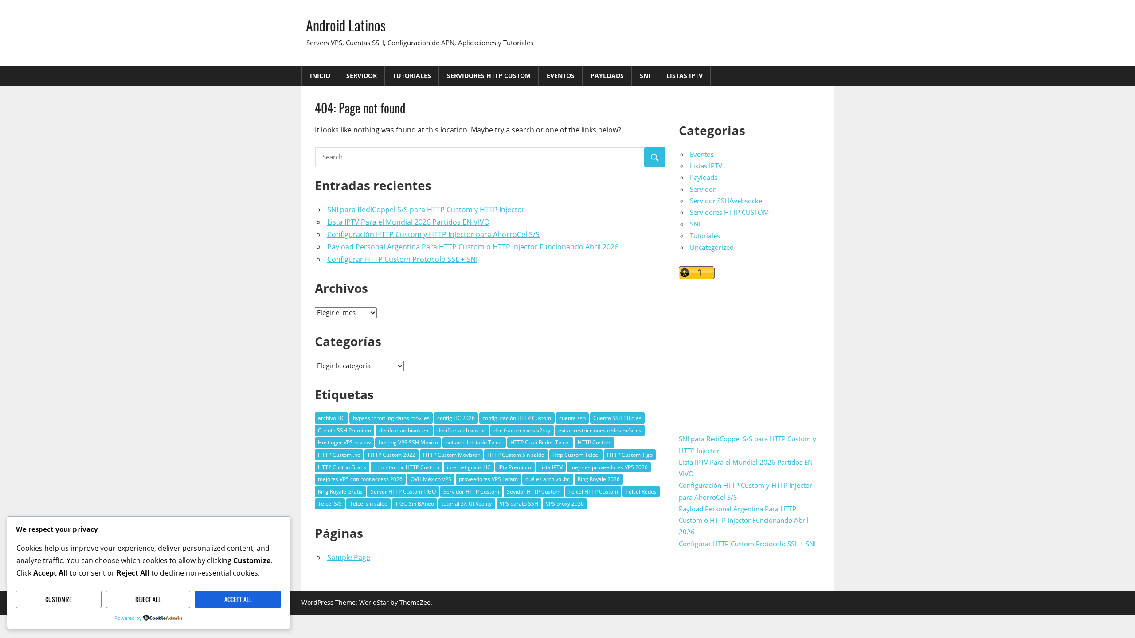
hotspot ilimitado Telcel (474, 442)
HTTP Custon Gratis (342, 467)
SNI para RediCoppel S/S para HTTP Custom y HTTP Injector (426, 209)
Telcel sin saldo (368, 503)
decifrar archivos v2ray (521, 430)
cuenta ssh (572, 418)
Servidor (361, 75)
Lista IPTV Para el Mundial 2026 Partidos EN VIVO (408, 222)
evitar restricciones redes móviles (600, 430)
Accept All (238, 599)
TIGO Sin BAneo (414, 503)
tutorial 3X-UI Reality (467, 503)
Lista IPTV (551, 467)
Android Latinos (346, 25)
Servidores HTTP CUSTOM (489, 75)
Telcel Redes (641, 491)
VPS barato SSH (519, 503)
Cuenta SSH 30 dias (617, 418)
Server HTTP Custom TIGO (403, 491)
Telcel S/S (330, 503)
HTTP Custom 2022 (391, 455)
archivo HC (331, 418)
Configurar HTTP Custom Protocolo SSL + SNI (402, 259)
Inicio (320, 75)
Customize (58, 599)
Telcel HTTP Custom (593, 491)
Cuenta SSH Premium (344, 430)
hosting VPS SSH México (408, 442)
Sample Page (348, 557)
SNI (645, 75)
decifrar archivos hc (461, 430)
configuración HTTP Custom (516, 418)
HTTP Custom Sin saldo (515, 455)
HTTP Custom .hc (339, 455)
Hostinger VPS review (344, 442)
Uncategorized (712, 247)
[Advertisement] (749, 351)
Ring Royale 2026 (599, 479)
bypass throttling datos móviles (391, 418)
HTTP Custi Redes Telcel (540, 442)
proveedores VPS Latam (488, 479)
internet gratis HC (469, 467)
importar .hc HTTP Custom (406, 467)
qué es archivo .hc (547, 479)
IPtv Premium (514, 467)
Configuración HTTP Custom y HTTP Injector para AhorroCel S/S (433, 234)
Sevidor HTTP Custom (533, 491)
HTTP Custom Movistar (451, 455)
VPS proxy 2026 (565, 503)
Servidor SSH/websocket (727, 200)
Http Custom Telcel (575, 455)
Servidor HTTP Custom (471, 491)
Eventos (561, 75)
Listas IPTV (684, 75)
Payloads (607, 75)
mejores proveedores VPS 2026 (609, 467)
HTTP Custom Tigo (630, 455)
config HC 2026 (456, 418)
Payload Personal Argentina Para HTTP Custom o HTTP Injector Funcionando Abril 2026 (472, 247)
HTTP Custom (594, 442)
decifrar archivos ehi (404, 430)
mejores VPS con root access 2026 (360, 479)
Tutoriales (412, 75)
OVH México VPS (431, 479)
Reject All (148, 599)
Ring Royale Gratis (340, 491)
